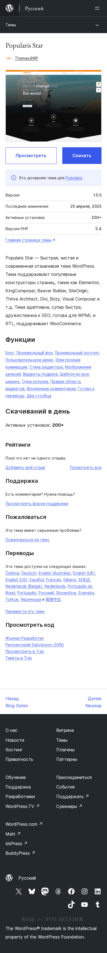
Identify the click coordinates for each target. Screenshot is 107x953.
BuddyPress (20, 853)
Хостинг (14, 749)
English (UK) (84, 573)
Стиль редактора (46, 367)
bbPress (16, 843)
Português (26, 592)
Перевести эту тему (25, 611)
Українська (31, 599)
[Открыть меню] (98, 8)
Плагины (65, 749)
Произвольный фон (34, 352)
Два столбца (39, 395)
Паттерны (66, 759)
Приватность (19, 759)
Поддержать (72, 796)
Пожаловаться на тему (27, 539)
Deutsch (28, 573)
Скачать (81, 155)
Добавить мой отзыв (25, 467)
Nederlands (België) (23, 586)
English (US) (16, 579)
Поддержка (18, 787)
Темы (10, 24)
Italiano (69, 579)
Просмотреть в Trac (24, 651)
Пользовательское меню (29, 359)
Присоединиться (74, 777)
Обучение (15, 777)
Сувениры (69, 806)
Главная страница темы (28, 240)
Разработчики (20, 796)
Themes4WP (26, 58)
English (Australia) (55, 573)
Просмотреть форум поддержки (36, 503)
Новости (14, 740)
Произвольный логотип (77, 352)
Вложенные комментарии (51, 388)
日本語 (84, 579)
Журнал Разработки (24, 638)
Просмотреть (31, 155)
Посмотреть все (86, 467)
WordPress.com (24, 824)
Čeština (12, 573)
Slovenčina (66, 592)
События (65, 787)
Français (53, 579)
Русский (46, 592)
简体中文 (53, 599)
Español (37, 579)
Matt (13, 834)
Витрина (65, 730)
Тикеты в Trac (18, 657)
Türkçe (11, 599)
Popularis (74, 177)
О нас (11, 730)
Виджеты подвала (40, 374)
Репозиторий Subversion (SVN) (34, 644)
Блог (9, 352)
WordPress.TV (22, 806)
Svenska (86, 592)
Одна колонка (35, 381)
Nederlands (55, 586)
